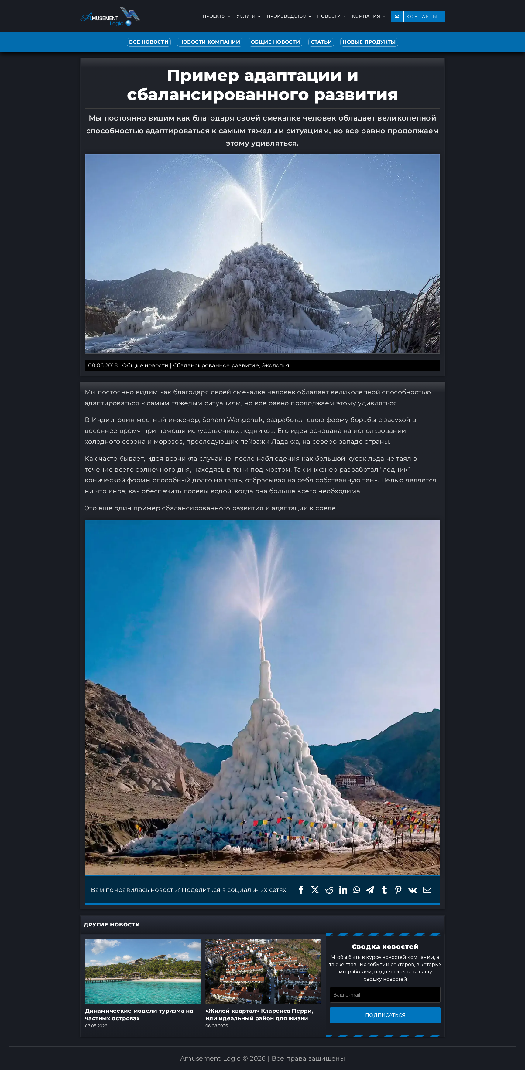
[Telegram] (370, 889)
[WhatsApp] (356, 889)
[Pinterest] (398, 889)
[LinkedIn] (343, 889)
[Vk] (412, 889)
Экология (275, 365)
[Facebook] (301, 889)
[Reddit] (329, 889)
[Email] (427, 889)
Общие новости (145, 365)
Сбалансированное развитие (216, 365)
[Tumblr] (384, 889)
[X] (315, 889)
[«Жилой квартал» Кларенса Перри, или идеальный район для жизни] (263, 942)
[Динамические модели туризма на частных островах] (143, 942)
